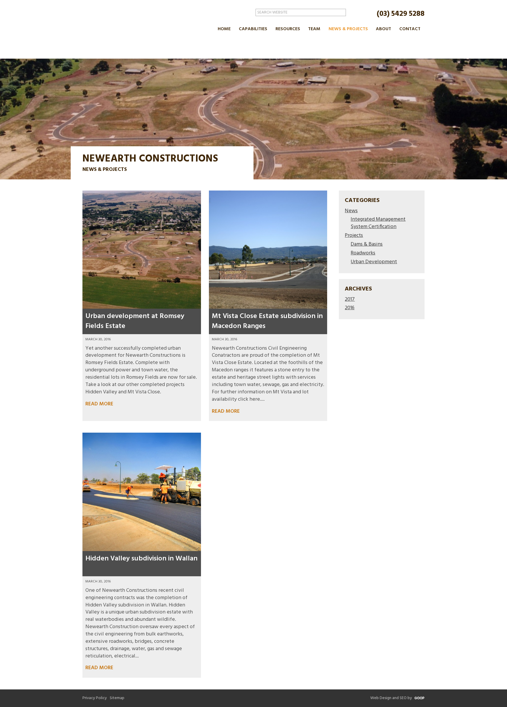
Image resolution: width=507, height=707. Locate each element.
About (383, 29)
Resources (288, 29)
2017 (350, 299)
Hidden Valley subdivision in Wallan (141, 558)
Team (314, 29)
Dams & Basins (367, 244)
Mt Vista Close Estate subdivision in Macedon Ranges (267, 321)
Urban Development (374, 262)
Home (224, 29)
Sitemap (117, 698)
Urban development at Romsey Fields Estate (134, 321)
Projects (354, 235)
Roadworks (363, 253)
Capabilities (253, 29)
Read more (99, 404)
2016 (349, 308)
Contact (409, 29)
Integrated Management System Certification (378, 223)
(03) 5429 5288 (401, 14)
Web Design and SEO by (391, 698)
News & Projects (348, 29)
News (351, 211)
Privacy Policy (94, 698)
